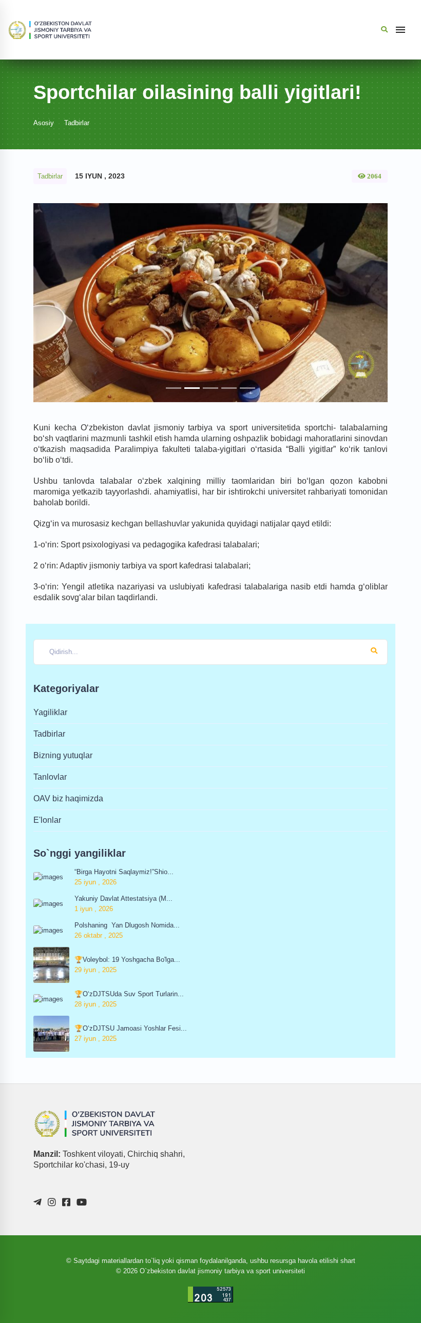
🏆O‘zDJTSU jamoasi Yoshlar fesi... (130, 1028)
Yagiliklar (50, 712)
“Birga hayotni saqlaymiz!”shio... (124, 872)
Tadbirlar (76, 123)
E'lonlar (47, 820)
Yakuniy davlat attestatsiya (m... (123, 898)
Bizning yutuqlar (62, 755)
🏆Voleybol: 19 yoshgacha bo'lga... (127, 959)
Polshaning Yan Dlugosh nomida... (127, 925)
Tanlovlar (50, 777)
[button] (60, 302)
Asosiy (43, 123)
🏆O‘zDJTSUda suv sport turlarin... (129, 994)
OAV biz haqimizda (68, 798)
